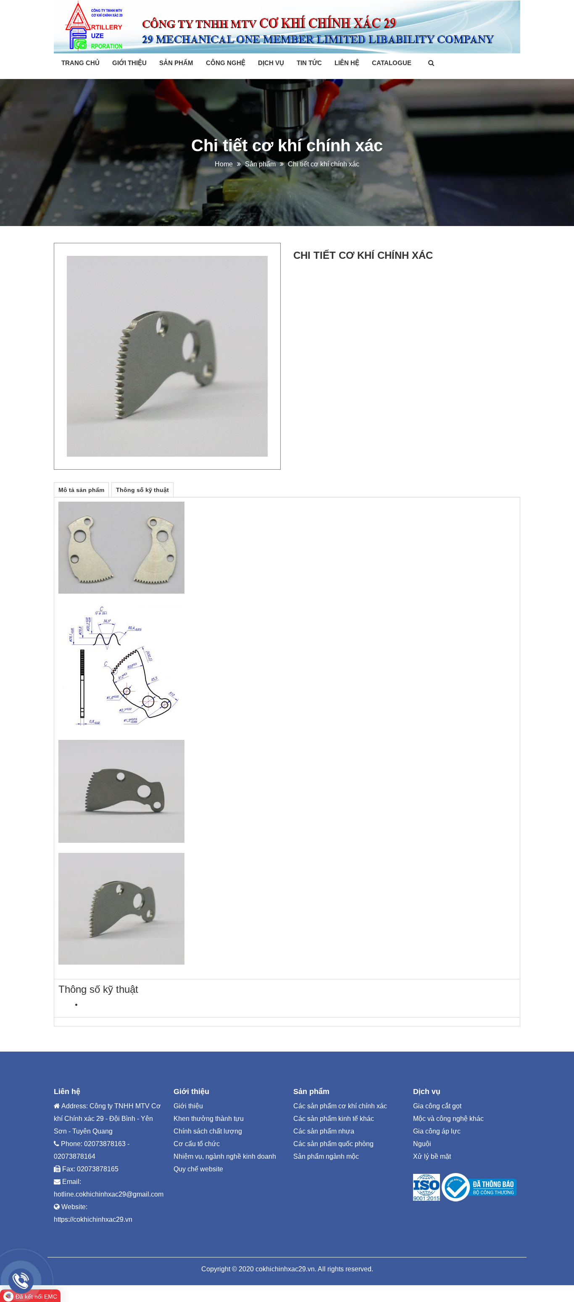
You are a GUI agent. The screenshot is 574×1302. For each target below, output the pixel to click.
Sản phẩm (176, 62)
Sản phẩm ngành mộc (326, 1156)
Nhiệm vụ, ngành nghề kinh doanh (225, 1156)
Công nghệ (225, 62)
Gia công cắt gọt (437, 1106)
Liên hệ (346, 62)
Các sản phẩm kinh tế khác (333, 1118)
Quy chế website (198, 1169)
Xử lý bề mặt (432, 1156)
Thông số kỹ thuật (142, 490)
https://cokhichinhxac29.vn (93, 1219)
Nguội (422, 1143)
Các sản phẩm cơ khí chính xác (340, 1106)
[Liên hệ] (21, 1281)
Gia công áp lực (437, 1131)
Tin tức (309, 62)
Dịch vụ (271, 62)
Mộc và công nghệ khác (448, 1118)
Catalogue (391, 62)
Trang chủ (80, 62)
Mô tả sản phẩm (81, 490)
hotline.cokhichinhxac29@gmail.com (108, 1194)
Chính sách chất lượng (208, 1131)
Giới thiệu (129, 62)
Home (224, 164)
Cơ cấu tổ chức (197, 1143)
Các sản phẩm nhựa (323, 1131)
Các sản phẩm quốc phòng (333, 1143)
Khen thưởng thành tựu (209, 1118)
